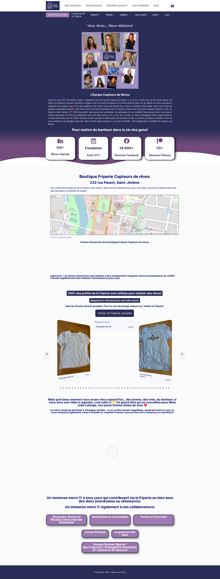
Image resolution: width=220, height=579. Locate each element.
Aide (156, 5)
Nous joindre (140, 5)
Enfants (94, 15)
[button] (182, 354)
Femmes (109, 15)
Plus (167, 15)
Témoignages (93, 5)
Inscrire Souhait (117, 5)
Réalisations (73, 5)
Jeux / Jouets (141, 15)
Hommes (123, 15)
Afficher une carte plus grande (61, 237)
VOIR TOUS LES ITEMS (57, 15)
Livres (155, 15)
